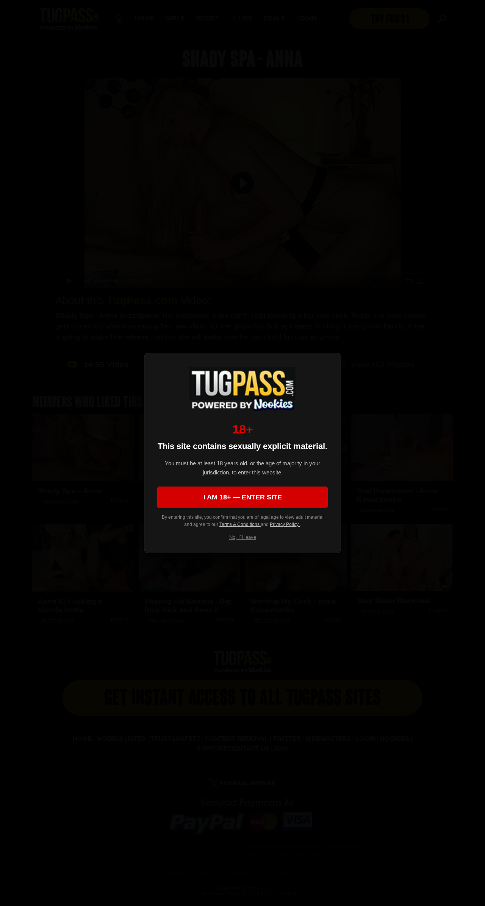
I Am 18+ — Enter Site (242, 497)
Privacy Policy (285, 524)
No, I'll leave (242, 537)
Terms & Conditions (240, 524)
